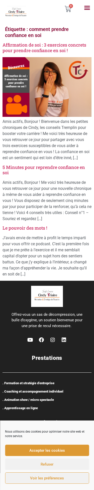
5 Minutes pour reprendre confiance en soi (44, 170)
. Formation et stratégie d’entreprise (28, 383)
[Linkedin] (64, 340)
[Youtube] (30, 340)
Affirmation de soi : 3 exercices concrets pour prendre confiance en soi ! (44, 47)
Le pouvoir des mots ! (25, 228)
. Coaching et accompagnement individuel (33, 391)
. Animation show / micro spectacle (28, 400)
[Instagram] (53, 340)
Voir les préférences (47, 478)
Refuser (47, 464)
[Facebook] (41, 340)
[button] (87, 8)
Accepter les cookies (47, 450)
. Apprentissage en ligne (20, 408)
